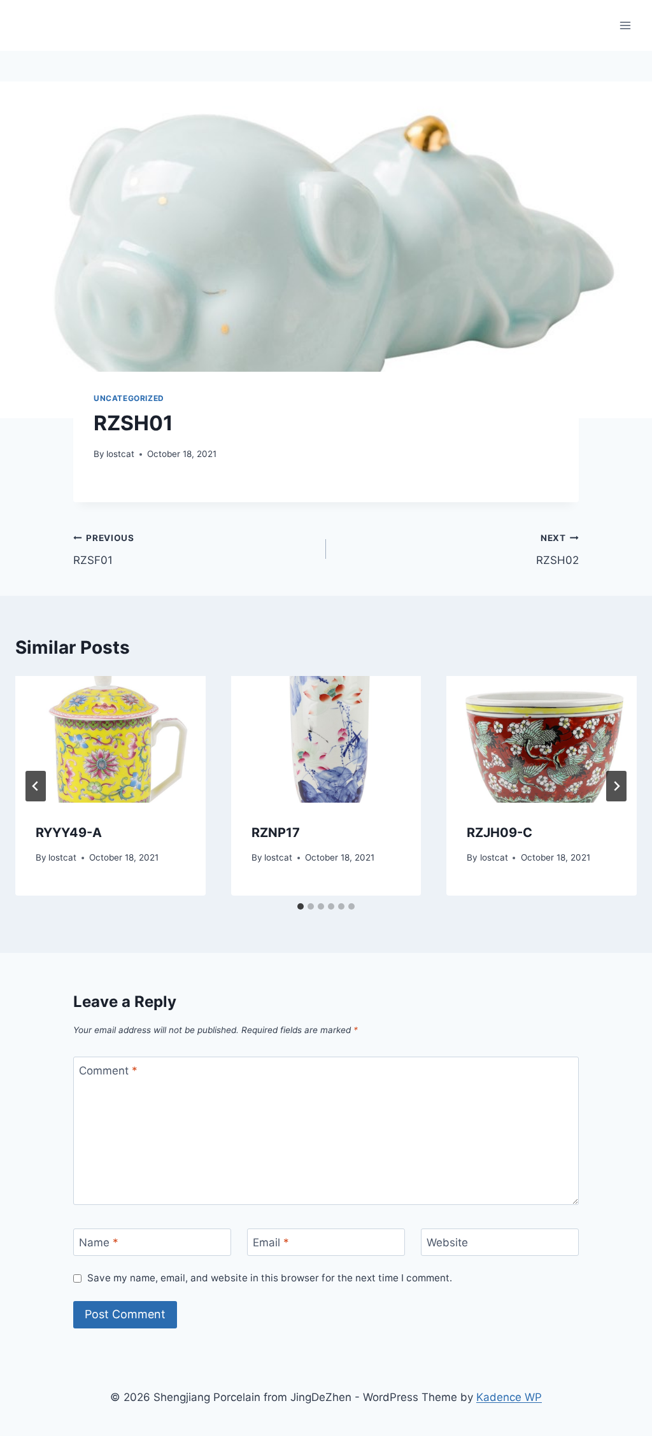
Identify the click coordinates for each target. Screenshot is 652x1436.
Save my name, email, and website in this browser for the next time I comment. (269, 1278)
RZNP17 (276, 832)
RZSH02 (557, 550)
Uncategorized (129, 398)
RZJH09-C (499, 832)
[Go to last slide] (35, 786)
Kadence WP (509, 1397)
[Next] (616, 786)
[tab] (300, 906)
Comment (108, 1070)
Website (447, 1242)
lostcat (120, 454)
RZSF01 (103, 550)
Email (271, 1242)
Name (98, 1242)
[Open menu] (625, 25)
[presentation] (110, 739)
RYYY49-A (69, 832)
